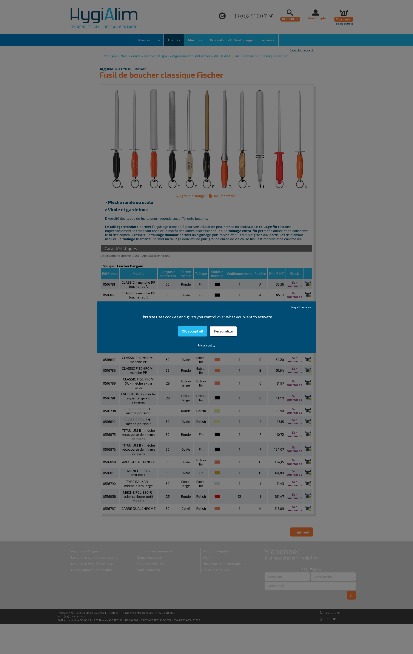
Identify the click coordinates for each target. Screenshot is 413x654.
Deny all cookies (300, 307)
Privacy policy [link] (206, 345)
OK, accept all (192, 331)
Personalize (223, 331)
